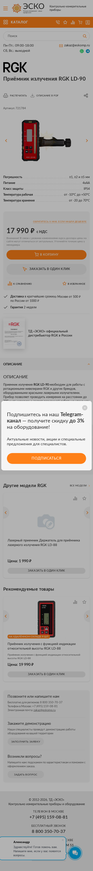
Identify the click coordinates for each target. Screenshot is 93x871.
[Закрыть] (84, 407)
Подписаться (46, 458)
